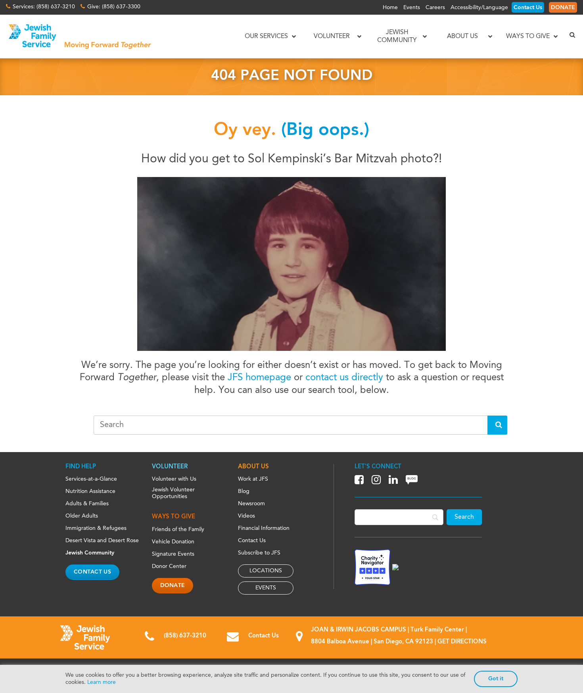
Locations (265, 571)
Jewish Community (89, 553)
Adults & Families (87, 503)
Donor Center (169, 566)
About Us (253, 467)
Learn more (101, 682)
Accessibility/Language (479, 7)
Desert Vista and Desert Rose (102, 540)
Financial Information (264, 528)
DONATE (563, 7)
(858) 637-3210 (185, 636)
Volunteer (170, 467)
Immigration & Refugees (96, 528)
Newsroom (251, 503)
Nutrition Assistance (90, 491)
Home (390, 7)
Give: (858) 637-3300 (113, 7)
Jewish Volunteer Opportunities (173, 493)
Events (411, 7)
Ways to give (173, 517)
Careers (435, 7)
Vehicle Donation (173, 542)
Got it (495, 678)
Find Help (80, 467)
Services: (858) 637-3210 (44, 7)
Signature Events (173, 554)
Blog (243, 491)
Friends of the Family (178, 529)
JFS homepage (259, 378)
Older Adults (81, 516)
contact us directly (344, 378)
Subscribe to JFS (259, 553)
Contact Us (528, 7)
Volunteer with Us (174, 479)
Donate (172, 585)
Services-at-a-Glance (91, 479)
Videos (246, 516)
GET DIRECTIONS (462, 642)
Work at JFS (253, 479)
